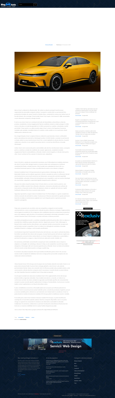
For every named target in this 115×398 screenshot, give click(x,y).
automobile (20, 317)
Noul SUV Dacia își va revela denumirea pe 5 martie (55, 367)
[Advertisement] (57, 17)
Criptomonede (96, 243)
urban (32, 317)
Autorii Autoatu (23, 319)
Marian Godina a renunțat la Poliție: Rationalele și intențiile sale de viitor (85, 171)
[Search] (35, 4)
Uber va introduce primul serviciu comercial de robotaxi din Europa (57, 376)
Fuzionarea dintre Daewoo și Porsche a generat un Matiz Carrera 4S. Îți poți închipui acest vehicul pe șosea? (85, 191)
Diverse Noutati (49, 44)
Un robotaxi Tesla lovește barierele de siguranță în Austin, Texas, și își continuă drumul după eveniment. (86, 200)
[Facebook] (19, 374)
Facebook (23, 374)
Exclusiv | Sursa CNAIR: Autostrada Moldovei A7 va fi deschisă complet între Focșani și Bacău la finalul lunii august (86, 142)
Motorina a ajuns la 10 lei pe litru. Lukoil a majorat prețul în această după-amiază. (57, 371)
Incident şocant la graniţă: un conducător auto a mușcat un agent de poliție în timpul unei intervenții (57, 382)
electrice (27, 317)
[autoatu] (8, 4)
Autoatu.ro (37, 394)
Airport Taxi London (62, 350)
